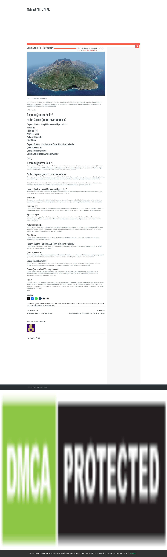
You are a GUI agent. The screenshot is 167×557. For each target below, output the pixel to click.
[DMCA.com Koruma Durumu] (83, 473)
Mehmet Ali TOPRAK (38, 9)
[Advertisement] (83, 28)
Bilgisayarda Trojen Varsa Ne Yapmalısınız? (39, 313)
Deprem (42, 304)
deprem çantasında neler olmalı (52, 304)
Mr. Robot (101, 48)
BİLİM (90, 48)
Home (78, 48)
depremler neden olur (38, 306)
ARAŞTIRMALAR (85, 48)
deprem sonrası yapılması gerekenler (87, 304)
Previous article (32, 310)
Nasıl (53, 306)
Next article (101, 310)
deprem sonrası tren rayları (69, 304)
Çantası (37, 304)
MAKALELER (95, 48)
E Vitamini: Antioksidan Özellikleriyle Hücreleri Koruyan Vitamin (86, 313)
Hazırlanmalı (48, 306)
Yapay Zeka (42, 321)
